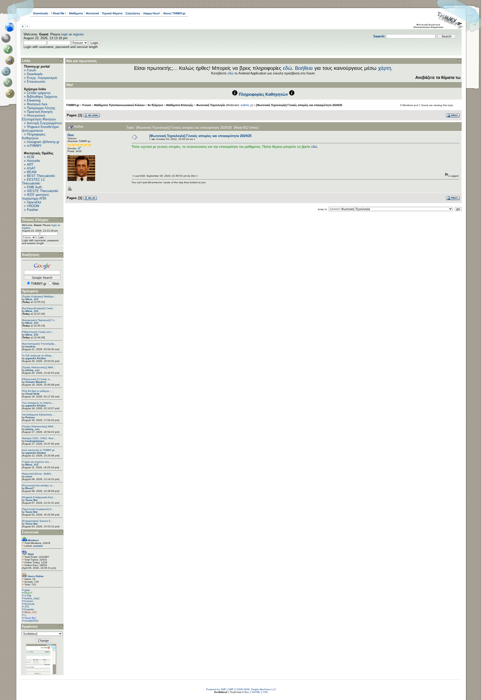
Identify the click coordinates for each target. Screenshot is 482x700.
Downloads (40, 13)
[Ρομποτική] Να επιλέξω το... (38, 485)
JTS (26, 606)
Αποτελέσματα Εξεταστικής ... (38, 414)
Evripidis (29, 609)
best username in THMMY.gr (38, 450)
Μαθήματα (76, 13)
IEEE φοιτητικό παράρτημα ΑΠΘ (35, 196)
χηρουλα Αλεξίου (35, 358)
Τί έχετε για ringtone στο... (36, 461)
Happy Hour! (151, 13)
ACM (30, 157)
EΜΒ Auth (34, 187)
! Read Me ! (58, 13)
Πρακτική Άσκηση (39, 112)
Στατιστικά (30, 532)
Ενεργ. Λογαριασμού (42, 78)
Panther (32, 210)
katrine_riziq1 (32, 598)
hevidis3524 (31, 620)
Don (71, 135)
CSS (265, 692)
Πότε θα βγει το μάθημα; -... (37, 391)
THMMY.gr (72, 105)
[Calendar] (7, 71)
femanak (29, 603)
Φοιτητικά (92, 13)
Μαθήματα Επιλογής (179, 105)
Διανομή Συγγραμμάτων (44, 123)
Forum (31, 70)
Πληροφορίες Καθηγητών (33, 136)
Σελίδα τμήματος (39, 93)
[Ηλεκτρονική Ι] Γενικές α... (37, 379)
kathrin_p (246, 105)
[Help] (9, 49)
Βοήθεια (304, 68)
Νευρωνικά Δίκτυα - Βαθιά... (37, 473)
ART (30, 164)
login (64, 34)
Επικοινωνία (36, 81)
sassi (28, 476)
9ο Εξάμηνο (155, 105)
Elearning (33, 100)
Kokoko (28, 601)
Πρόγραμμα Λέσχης (41, 108)
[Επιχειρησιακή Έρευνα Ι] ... (37, 521)
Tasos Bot (31, 500)
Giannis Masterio (35, 382)
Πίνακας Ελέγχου (35, 220)
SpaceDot (34, 202)
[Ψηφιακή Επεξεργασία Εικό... (38, 497)
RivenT (29, 488)
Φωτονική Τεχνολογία (210, 105)
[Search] (11, 60)
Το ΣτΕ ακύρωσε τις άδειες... (38, 355)
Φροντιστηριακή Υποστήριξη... (39, 343)
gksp (27, 590)
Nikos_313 (31, 299)
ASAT (31, 168)
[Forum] (7, 38)
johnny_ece (32, 370)
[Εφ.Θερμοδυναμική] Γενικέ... (38, 308)
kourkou (30, 346)
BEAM (31, 172)
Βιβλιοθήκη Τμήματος (42, 97)
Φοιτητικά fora (37, 104)
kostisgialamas (34, 441)
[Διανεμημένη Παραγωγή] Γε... (39, 320)
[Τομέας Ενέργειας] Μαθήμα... (39, 296)
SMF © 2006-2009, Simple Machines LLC (252, 689)
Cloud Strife (32, 393)
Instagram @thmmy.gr (43, 142)
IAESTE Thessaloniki (42, 191)
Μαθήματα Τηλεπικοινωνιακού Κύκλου (119, 105)
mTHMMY (34, 146)
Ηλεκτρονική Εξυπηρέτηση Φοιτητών (39, 117)
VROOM (33, 206)
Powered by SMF (216, 689)
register (78, 34)
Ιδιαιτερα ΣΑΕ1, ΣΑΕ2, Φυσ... (38, 438)
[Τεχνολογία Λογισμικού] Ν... (37, 509)
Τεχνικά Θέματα (112, 13)
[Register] (11, 93)
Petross (30, 417)
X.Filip (27, 595)
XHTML (256, 692)
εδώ (287, 68)
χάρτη (384, 68)
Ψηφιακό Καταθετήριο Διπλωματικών (40, 128)
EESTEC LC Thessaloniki (33, 181)
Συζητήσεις (133, 13)
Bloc (247, 692)
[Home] (11, 27)
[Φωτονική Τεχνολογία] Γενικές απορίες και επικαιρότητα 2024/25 (299, 105)
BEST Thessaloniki (41, 176)
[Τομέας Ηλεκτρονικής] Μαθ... (38, 367)
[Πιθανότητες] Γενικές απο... (37, 332)
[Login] (9, 82)
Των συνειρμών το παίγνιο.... (38, 402)
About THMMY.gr (174, 13)
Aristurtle (33, 161)
